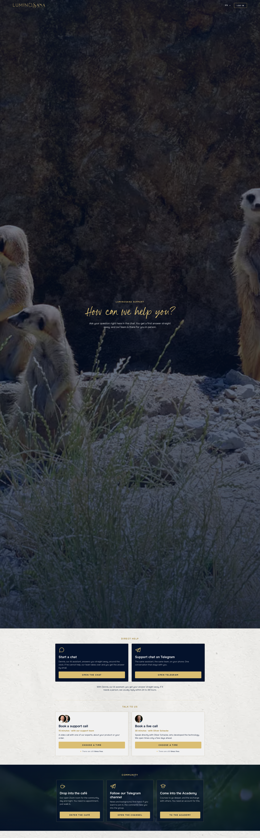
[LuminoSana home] (29, 5)
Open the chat (91, 675)
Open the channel (130, 815)
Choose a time (91, 745)
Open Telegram (168, 675)
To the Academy (180, 815)
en (226, 5)
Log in (240, 5)
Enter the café (79, 815)
